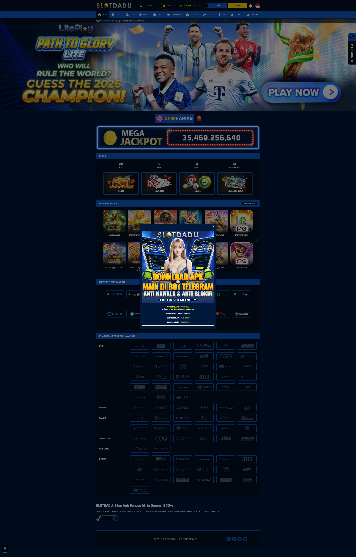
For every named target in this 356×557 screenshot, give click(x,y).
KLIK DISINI (185, 318)
